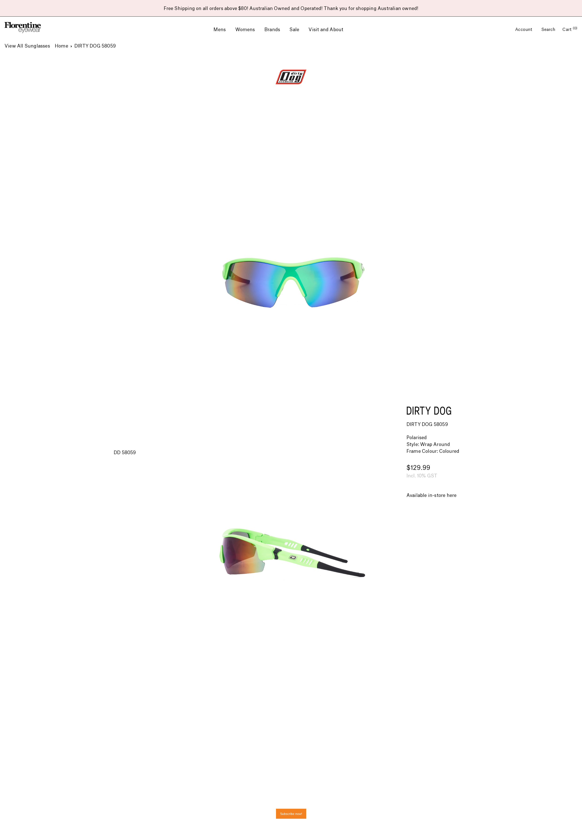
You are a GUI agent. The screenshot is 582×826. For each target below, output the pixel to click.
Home (61, 46)
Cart (569, 30)
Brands (272, 30)
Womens (245, 30)
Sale (294, 30)
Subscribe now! (291, 814)
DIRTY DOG (429, 410)
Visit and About (326, 30)
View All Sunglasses (27, 46)
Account (524, 30)
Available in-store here (431, 495)
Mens (219, 30)
